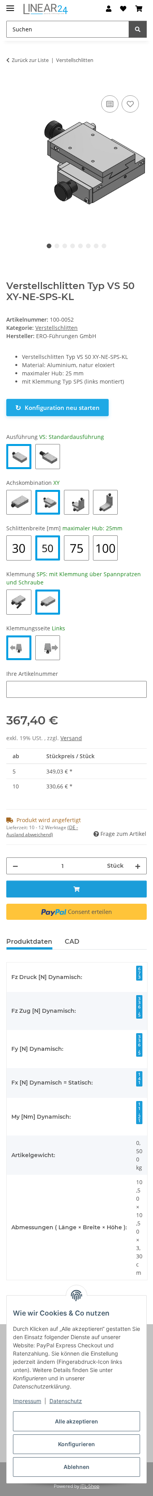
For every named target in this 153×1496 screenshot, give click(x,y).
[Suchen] (138, 29)
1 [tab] (49, 246)
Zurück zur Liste (30, 60)
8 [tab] (104, 246)
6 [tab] (88, 246)
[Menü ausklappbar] (10, 5)
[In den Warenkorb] (12, 84)
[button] (109, 8)
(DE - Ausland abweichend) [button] (42, 831)
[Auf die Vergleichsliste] (109, 104)
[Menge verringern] (15, 866)
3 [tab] (64, 246)
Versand (71, 738)
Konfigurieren (76, 1444)
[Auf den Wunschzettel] (130, 104)
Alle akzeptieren (76, 1421)
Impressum (27, 1401)
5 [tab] (80, 246)
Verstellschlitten (56, 327)
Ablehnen (76, 1466)
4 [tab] (72, 246)
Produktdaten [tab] (29, 941)
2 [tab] (57, 246)
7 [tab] (96, 246)
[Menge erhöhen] (137, 866)
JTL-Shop (89, 1486)
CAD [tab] (72, 941)
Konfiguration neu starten (57, 407)
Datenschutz (65, 1401)
